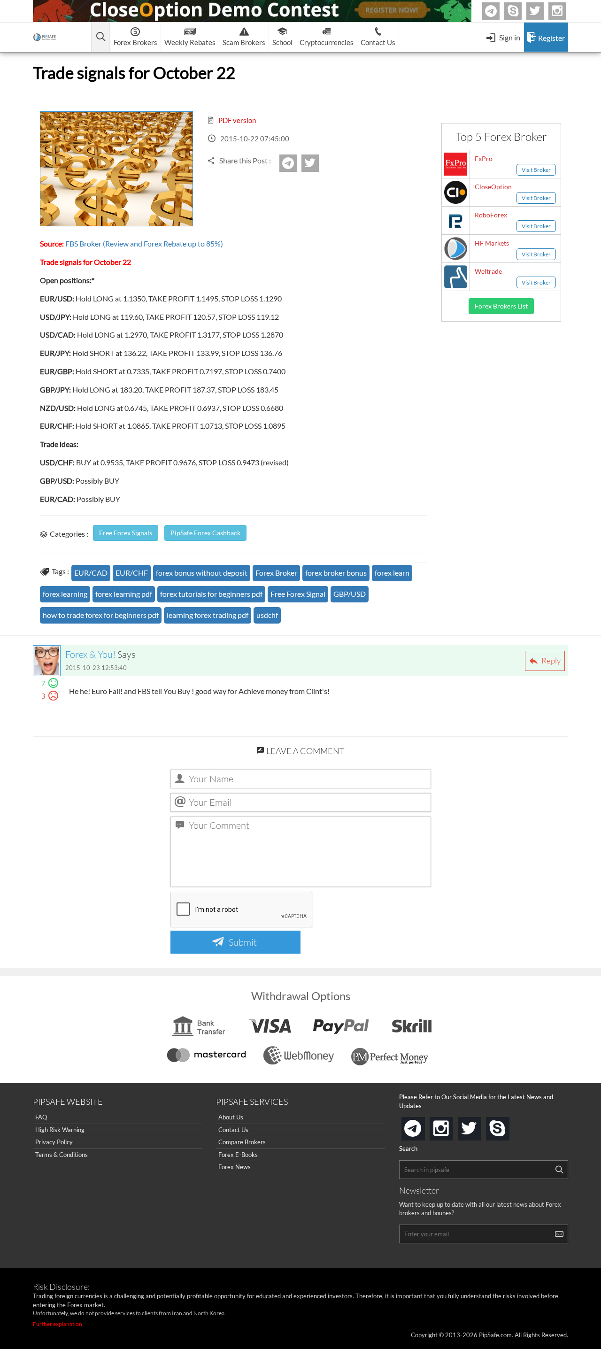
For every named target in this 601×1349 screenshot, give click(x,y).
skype (507, 1126)
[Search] (559, 1169)
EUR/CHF (132, 572)
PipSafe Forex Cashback (205, 533)
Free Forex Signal (297, 593)
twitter (542, 11)
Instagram (564, 11)
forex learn (392, 572)
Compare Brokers (242, 1142)
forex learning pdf (123, 593)
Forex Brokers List (501, 306)
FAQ (41, 1117)
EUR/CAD (91, 572)
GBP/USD (349, 593)
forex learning (65, 593)
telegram (423, 1128)
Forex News (234, 1167)
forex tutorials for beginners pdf (211, 593)
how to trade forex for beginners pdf (101, 614)
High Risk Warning (60, 1129)
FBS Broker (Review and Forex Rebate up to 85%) (143, 243)
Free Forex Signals (125, 533)
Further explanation (57, 1323)
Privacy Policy (54, 1142)
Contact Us (233, 1129)
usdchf (267, 614)
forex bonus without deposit (201, 572)
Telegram (498, 13)
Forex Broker (276, 572)
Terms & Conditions (61, 1154)
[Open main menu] (100, 37)
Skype (520, 11)
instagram (451, 1126)
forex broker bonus (336, 572)
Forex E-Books (238, 1154)
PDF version (236, 120)
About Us (230, 1117)
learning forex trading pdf (207, 614)
